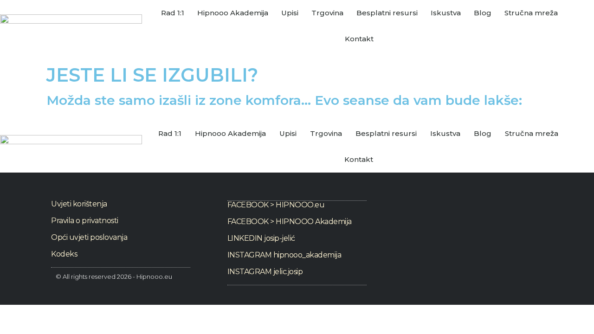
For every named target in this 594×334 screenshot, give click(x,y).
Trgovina (327, 12)
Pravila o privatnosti (84, 220)
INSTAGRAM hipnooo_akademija (284, 254)
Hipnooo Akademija (232, 12)
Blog (482, 12)
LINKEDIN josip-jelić (261, 238)
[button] (587, 147)
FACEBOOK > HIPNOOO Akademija (289, 221)
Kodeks (64, 254)
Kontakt (359, 38)
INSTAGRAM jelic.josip (265, 271)
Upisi (289, 12)
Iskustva (446, 12)
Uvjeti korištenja (79, 203)
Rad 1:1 (172, 12)
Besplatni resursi (387, 12)
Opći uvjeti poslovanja (89, 237)
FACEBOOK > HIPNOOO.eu (276, 204)
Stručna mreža (531, 12)
